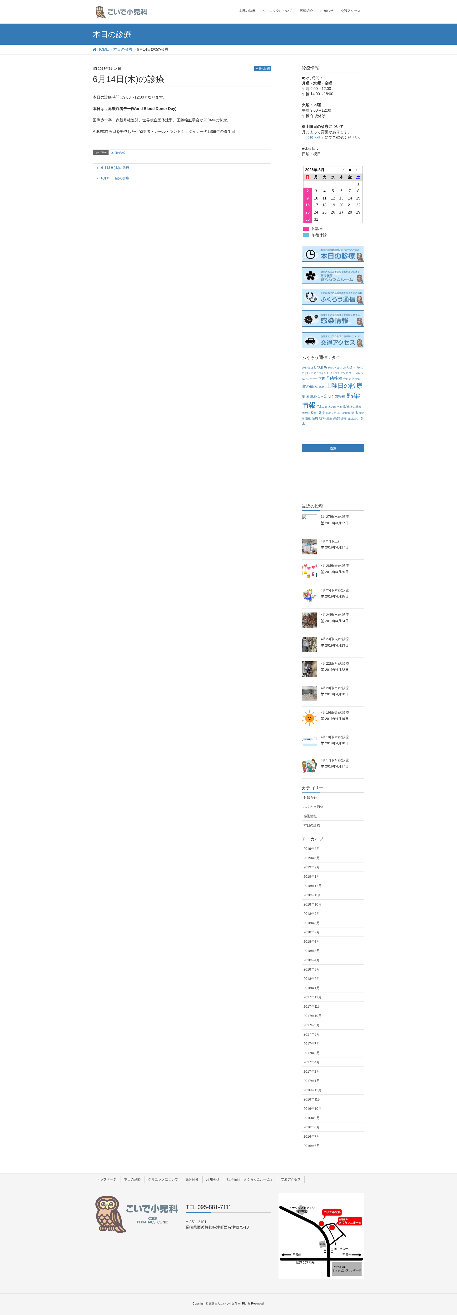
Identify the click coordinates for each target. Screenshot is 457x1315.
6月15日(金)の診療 (115, 178)
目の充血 (331, 413)
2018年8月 (311, 923)
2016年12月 (312, 1090)
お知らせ (310, 797)
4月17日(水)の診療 (335, 760)
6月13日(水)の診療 (115, 167)
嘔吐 (321, 386)
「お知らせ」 (313, 137)
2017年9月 (311, 1025)
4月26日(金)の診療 (335, 566)
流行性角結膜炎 (352, 406)
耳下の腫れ (343, 413)
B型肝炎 (320, 367)
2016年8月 (311, 1127)
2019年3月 (311, 858)
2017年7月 (311, 1044)
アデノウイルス (320, 373)
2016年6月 (311, 1146)
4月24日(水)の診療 (335, 615)
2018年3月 (311, 969)
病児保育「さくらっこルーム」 (250, 1179)
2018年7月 (311, 932)
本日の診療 (263, 68)
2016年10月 (312, 1109)
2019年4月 (311, 849)
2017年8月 (311, 1034)
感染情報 (310, 816)
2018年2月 (311, 979)
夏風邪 (311, 396)
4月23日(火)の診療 (335, 639)
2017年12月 (312, 997)
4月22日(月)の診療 (335, 663)
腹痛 (354, 413)
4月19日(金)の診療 (335, 712)
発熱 (314, 413)
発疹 (321, 413)
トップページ (107, 1179)
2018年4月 (311, 960)
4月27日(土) (330, 541)
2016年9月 (311, 1118)
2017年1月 (311, 1081)
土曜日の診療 (344, 385)
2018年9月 (311, 914)
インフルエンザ (339, 373)
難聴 (308, 418)
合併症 (347, 378)
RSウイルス (335, 367)
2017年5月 (311, 1053)
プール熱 (354, 373)
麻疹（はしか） (350, 418)
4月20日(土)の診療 (335, 688)
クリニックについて (163, 1179)
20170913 (307, 367)
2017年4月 (311, 1062)
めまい (306, 373)
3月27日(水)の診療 (335, 516)
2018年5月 (311, 951)
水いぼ (332, 406)
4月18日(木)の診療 (335, 737)
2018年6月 (311, 941)
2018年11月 (312, 895)
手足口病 (322, 406)
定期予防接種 (334, 396)
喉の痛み (310, 386)
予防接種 (334, 378)
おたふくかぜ (353, 367)
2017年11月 (312, 1006)
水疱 (339, 406)
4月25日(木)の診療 (335, 590)
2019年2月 (311, 867)
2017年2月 (311, 1071)
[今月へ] (350, 170)
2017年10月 (312, 1016)
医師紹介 (192, 1179)
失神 (320, 396)
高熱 (336, 418)
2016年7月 (311, 1136)
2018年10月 (312, 904)
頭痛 (315, 418)
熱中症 (306, 413)
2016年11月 (312, 1099)
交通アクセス (291, 1179)
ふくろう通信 (313, 807)
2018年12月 (312, 886)
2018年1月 (311, 988)
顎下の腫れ (325, 418)
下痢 (321, 378)
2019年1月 (311, 876)
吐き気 (356, 378)
